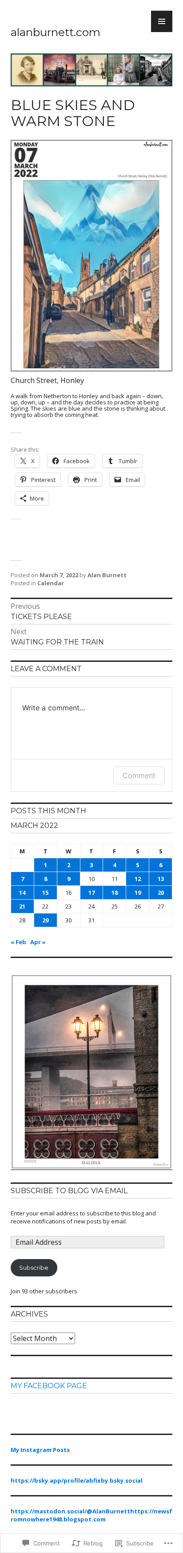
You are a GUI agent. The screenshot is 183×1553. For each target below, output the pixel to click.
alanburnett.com (55, 32)
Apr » (38, 942)
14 (22, 893)
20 (161, 893)
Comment (139, 775)
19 (138, 893)
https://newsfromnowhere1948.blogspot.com (91, 1515)
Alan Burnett (107, 575)
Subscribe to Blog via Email (69, 1190)
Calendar (50, 583)
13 (161, 879)
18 (114, 893)
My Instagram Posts (40, 1450)
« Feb (18, 942)
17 (91, 893)
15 (45, 893)
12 (138, 879)
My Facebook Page (49, 1386)
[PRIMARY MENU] (161, 21)
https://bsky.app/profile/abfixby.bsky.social (77, 1480)
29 (45, 920)
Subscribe (33, 1267)
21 (22, 906)
